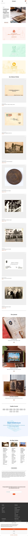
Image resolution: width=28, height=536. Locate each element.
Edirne (17, 411)
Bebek (4, 409)
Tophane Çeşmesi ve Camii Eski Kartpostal (7, 161)
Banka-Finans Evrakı (4, 277)
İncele (14, 429)
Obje (15, 513)
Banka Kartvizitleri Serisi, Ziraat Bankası (7, 278)
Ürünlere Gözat (6, 22)
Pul (24, 409)
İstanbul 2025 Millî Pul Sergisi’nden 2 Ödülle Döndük (22, 450)
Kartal (7, 409)
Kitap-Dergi (16, 515)
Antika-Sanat (16, 514)
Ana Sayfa (3, 507)
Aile (14, 411)
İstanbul (11, 409)
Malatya (21, 409)
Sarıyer (11, 411)
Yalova (17, 409)
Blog (2, 509)
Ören (14, 409)
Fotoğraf (16, 508)
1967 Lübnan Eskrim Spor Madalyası (6, 190)
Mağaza (3, 508)
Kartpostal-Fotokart (4, 160)
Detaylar (14, 70)
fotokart (14, 1)
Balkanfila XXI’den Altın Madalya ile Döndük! (5, 450)
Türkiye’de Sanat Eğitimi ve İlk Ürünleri (14, 450)
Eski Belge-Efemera (4, 103)
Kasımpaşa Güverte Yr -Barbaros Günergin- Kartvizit (8, 104)
